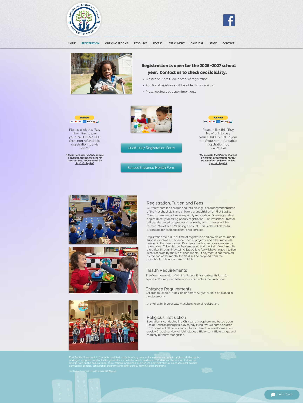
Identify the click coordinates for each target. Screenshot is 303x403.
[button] (85, 119)
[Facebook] (229, 20)
